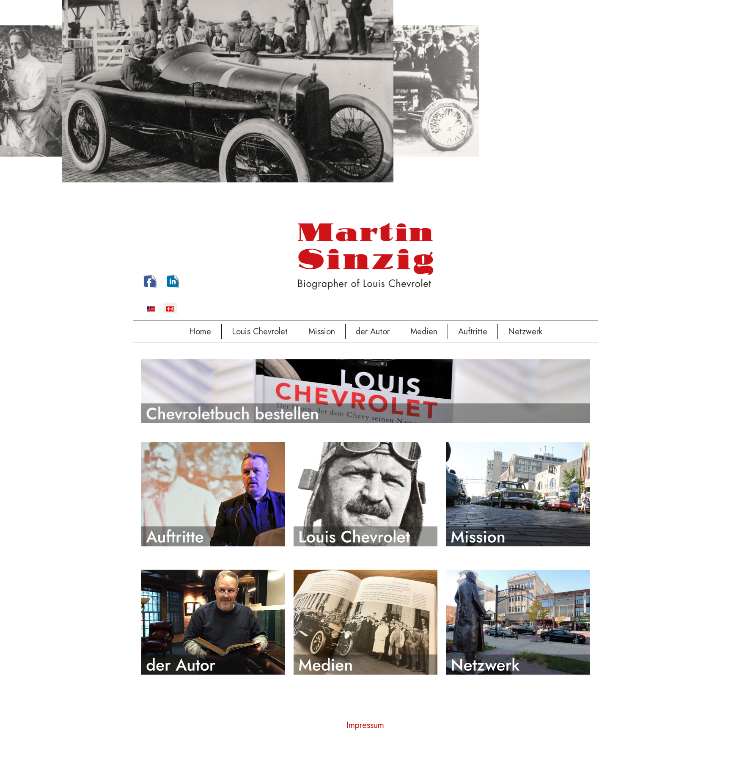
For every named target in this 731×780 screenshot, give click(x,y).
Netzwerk (525, 331)
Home (200, 331)
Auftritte (472, 331)
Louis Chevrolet (260, 331)
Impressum (365, 725)
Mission (321, 331)
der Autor (373, 331)
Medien (423, 331)
